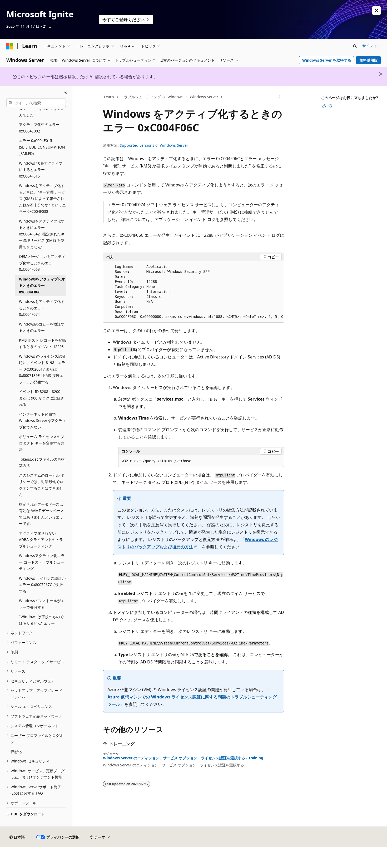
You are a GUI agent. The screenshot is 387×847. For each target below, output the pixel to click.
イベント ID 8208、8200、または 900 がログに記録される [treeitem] (41, 398)
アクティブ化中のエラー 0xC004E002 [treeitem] (39, 128)
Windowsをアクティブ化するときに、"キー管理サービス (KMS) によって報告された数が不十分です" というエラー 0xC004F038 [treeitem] (42, 198)
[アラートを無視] (376, 10)
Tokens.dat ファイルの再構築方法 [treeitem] (42, 462)
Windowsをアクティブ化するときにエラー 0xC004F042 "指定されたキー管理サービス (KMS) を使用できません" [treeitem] (41, 234)
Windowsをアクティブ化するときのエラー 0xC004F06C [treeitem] (42, 285)
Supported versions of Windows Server (154, 145)
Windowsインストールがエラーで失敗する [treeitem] (41, 604)
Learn (109, 96)
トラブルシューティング (140, 96)
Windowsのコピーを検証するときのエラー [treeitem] (41, 327)
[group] (193, 292)
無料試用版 (368, 60)
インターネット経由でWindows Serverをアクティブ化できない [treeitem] (42, 421)
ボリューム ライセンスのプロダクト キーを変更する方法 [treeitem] (41, 443)
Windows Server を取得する (326, 60)
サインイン (371, 45)
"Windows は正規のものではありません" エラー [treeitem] (41, 620)
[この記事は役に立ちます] (324, 106)
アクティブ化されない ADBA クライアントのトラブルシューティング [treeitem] (41, 540)
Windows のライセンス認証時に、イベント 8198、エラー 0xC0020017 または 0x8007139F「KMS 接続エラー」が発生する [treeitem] (42, 369)
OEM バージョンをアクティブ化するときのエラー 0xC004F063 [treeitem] (42, 263)
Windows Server (204, 96)
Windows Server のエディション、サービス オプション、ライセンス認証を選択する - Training (183, 758)
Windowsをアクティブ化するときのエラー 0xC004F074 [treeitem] (41, 308)
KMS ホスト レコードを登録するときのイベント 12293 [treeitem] (42, 343)
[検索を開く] (355, 46)
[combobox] (36, 103)
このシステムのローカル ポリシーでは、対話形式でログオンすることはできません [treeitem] (41, 485)
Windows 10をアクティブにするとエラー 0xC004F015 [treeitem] (40, 170)
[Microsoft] (9, 46)
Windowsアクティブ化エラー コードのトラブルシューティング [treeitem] (41, 562)
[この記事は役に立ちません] (330, 106)
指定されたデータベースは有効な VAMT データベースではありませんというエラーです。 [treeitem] (41, 514)
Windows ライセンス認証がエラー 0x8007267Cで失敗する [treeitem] (42, 585)
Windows (175, 96)
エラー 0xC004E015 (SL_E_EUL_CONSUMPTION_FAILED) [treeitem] (42, 147)
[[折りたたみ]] (65, 92)
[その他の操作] (279, 97)
